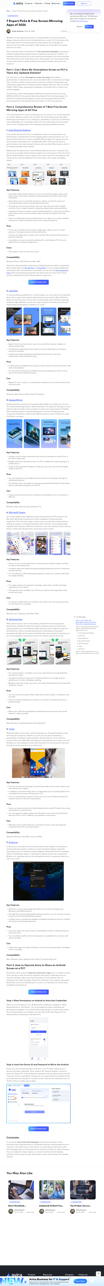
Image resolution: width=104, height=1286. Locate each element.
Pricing (47, 3)
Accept (89, 26)
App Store (42, 268)
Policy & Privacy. (82, 21)
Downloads (68, 3)
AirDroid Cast (15, 619)
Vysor (12, 729)
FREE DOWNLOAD (38, 282)
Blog (8, 11)
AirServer (13, 842)
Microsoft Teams (17, 512)
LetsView (13, 291)
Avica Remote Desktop (19, 130)
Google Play (29, 268)
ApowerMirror (16, 400)
